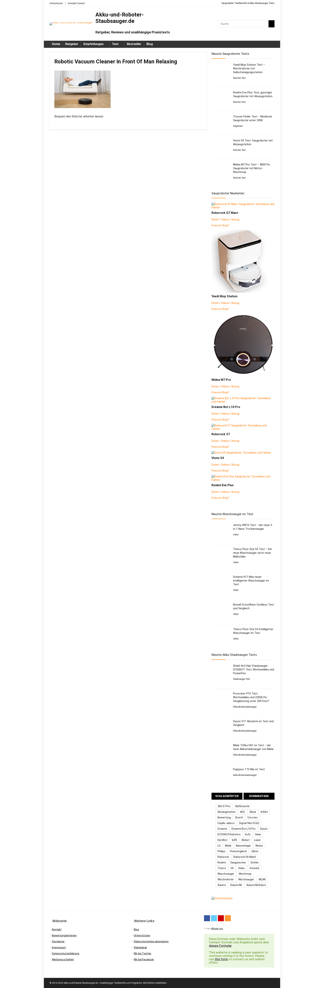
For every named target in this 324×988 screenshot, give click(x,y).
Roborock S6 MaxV (244, 856)
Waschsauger (226, 873)
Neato (259, 845)
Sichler (254, 862)
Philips (221, 851)
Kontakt (57, 929)
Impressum (59, 947)
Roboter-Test (239, 78)
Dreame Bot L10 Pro (244, 828)
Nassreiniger (243, 845)
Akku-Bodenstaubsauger (245, 706)
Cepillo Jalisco (226, 823)
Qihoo (254, 851)
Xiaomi (222, 885)
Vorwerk (254, 868)
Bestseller (134, 44)
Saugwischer (238, 862)
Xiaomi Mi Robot (256, 885)
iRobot (246, 839)
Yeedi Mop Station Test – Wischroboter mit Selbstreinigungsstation (249, 68)
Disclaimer (58, 941)
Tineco (222, 868)
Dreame (222, 828)
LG (219, 845)
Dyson (264, 828)
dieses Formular (220, 945)
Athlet (264, 811)
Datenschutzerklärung (65, 953)
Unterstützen (56, 3)
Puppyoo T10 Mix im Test (249, 769)
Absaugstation (227, 811)
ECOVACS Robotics (229, 834)
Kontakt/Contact (76, 3)
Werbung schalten (63, 959)
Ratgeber (71, 44)
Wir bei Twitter (142, 953)
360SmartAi (242, 806)
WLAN (262, 879)
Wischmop (245, 873)
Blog (149, 44)
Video (236, 534)
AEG (242, 811)
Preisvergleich (238, 851)
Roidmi (222, 862)
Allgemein (238, 126)
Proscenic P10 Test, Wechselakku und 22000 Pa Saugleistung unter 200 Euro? (251, 697)
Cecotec (253, 817)
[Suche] (271, 23)
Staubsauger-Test (241, 679)
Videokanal (140, 947)
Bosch (239, 817)
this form (221, 959)
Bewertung (224, 817)
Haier (258, 834)
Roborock (223, 856)
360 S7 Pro (224, 806)
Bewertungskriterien (64, 935)
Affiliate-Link (217, 928)
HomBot (222, 839)
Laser (257, 839)
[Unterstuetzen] (222, 898)
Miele (228, 845)
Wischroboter (226, 879)
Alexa (252, 811)
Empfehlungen (93, 44)
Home (56, 44)
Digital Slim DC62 (249, 823)
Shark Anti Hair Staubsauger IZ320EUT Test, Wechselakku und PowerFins (253, 669)
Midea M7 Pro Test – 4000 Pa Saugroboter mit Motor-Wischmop (251, 168)
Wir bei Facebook (144, 959)
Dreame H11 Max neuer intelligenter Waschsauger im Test (251, 580)
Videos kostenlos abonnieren (151, 941)
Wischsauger (246, 879)
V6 (232, 868)
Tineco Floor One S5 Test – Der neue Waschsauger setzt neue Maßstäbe (252, 553)
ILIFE (234, 839)
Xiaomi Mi (236, 885)
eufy (247, 834)
